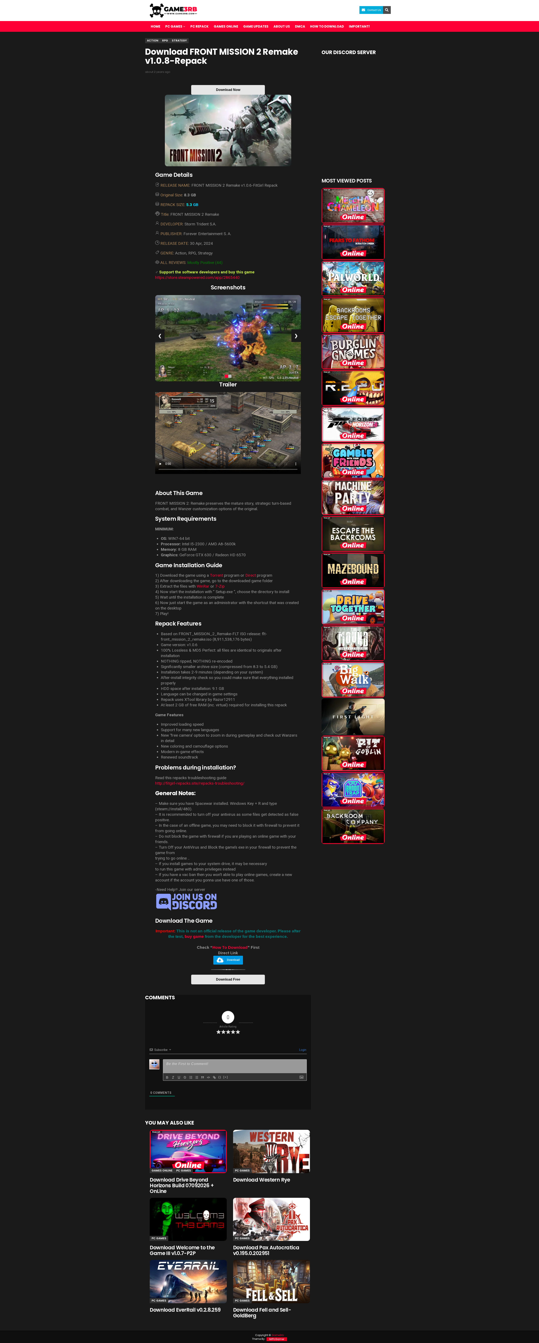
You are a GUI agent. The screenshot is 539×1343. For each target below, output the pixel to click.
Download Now (228, 90)
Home (155, 26)
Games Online (226, 26)
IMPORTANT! (359, 26)
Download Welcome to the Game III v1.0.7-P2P (182, 1250)
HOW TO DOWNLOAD (327, 26)
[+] (225, 1077)
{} (219, 1077)
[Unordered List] (197, 1077)
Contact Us (374, 10)
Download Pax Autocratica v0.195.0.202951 (266, 1250)
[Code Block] (208, 1077)
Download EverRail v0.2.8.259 (185, 1309)
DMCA (300, 26)
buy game (194, 936)
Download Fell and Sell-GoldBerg (262, 1312)
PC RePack (199, 26)
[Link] (214, 1077)
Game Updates (255, 26)
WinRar (203, 586)
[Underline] (179, 1077)
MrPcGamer (276, 1339)
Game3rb (278, 1335)
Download (233, 960)
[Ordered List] (191, 1077)
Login (302, 1050)
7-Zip (220, 586)
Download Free (228, 979)
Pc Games (183, 1171)
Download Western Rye (261, 1179)
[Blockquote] (202, 1077)
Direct (250, 575)
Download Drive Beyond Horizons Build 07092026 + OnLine (182, 1185)
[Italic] (173, 1077)
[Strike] (185, 1077)
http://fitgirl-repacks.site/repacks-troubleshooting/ (199, 783)
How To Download (230, 947)
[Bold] (167, 1077)
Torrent (216, 575)
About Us (282, 26)
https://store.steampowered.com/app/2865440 (197, 277)
